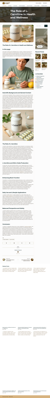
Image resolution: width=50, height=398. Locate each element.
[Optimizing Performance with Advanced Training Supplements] (40, 360)
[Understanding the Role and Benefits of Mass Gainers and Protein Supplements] (40, 297)
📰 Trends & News (38, 83)
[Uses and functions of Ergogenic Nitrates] (38, 56)
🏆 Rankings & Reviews (39, 78)
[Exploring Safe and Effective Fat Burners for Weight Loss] (9, 297)
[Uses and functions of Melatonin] (44, 56)
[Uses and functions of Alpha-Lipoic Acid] (44, 65)
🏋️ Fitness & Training (39, 80)
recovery (31, 199)
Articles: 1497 (18, 253)
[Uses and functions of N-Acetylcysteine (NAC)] (38, 65)
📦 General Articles (39, 82)
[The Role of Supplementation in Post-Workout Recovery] (25, 360)
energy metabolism (5, 239)
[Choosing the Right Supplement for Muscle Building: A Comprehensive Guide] (25, 297)
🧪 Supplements (38, 87)
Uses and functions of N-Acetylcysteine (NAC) (38, 69)
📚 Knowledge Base (39, 81)
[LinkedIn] (30, 243)
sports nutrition (12, 239)
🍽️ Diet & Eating (38, 77)
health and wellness (28, 226)
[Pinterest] (22, 243)
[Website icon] (18, 251)
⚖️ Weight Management (39, 76)
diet (27, 198)
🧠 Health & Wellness (39, 86)
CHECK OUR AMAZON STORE (25, 0)
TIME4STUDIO (11, 396)
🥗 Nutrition (37, 85)
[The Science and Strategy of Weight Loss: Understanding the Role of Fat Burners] (9, 360)
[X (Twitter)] (14, 243)
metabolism (10, 52)
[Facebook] (6, 243)
